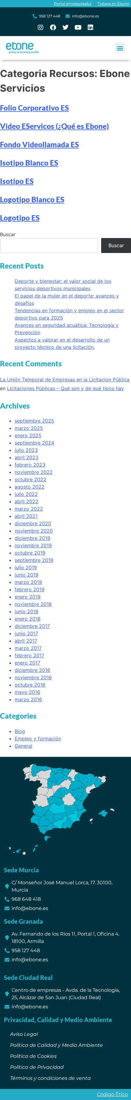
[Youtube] (78, 27)
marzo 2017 (28, 648)
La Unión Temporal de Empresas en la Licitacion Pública (64, 379)
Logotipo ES (20, 217)
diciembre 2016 (32, 670)
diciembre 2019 (32, 538)
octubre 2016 (30, 685)
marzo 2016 (28, 699)
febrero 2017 (29, 655)
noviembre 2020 (34, 531)
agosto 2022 (29, 487)
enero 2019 (28, 597)
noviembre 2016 (33, 677)
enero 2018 (28, 619)
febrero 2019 (29, 589)
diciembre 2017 (32, 626)
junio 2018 (26, 611)
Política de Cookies (33, 1056)
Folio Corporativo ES (34, 107)
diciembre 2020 (33, 523)
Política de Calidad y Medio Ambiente (56, 1045)
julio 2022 (26, 494)
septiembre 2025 (34, 421)
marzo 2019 (28, 582)
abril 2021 (26, 516)
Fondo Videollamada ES (39, 144)
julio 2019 (26, 567)
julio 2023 (26, 450)
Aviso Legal (24, 1034)
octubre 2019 (30, 553)
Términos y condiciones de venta (50, 1078)
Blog (20, 731)
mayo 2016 (27, 692)
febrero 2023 (30, 465)
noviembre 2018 (33, 604)
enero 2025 (28, 435)
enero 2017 (27, 663)
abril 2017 (26, 641)
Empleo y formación (38, 738)
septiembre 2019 (34, 560)
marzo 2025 (29, 428)
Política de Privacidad (37, 1067)
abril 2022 (26, 501)
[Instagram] (40, 27)
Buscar (8, 234)
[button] (120, 48)
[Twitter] (65, 27)
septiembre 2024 (34, 443)
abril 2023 (26, 457)
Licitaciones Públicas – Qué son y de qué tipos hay (65, 388)
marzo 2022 (29, 509)
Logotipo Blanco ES (32, 199)
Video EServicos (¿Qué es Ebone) (54, 126)
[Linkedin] (90, 27)
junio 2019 (26, 575)
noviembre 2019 (33, 545)
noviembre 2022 (34, 472)
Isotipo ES (17, 181)
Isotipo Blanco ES (29, 162)
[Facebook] (53, 27)
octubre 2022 (30, 479)
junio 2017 (26, 633)
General (23, 746)
